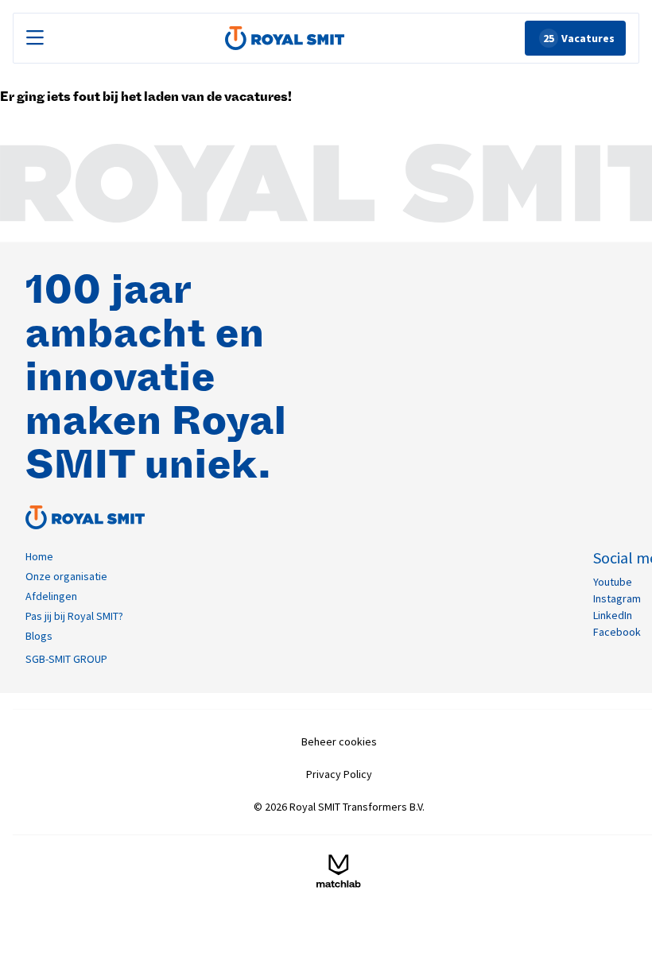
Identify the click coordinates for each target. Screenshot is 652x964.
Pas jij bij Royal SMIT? (74, 616)
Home (39, 556)
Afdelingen (51, 596)
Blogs (38, 636)
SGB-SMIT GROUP (66, 659)
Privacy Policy (339, 774)
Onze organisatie (66, 576)
